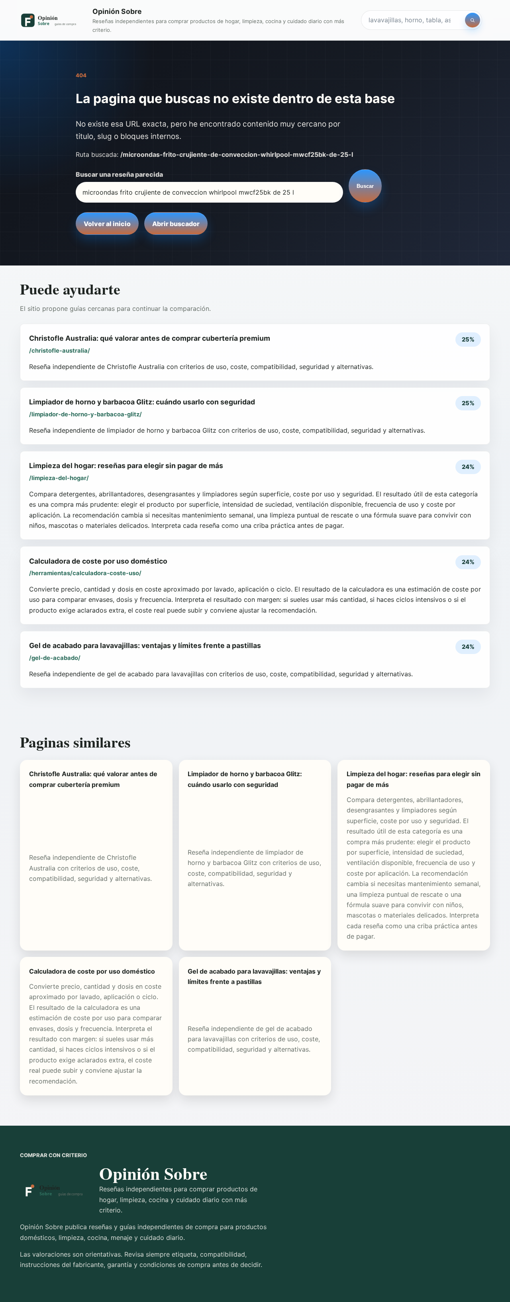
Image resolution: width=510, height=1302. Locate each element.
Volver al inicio (107, 224)
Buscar (365, 186)
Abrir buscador (176, 224)
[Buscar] (472, 20)
